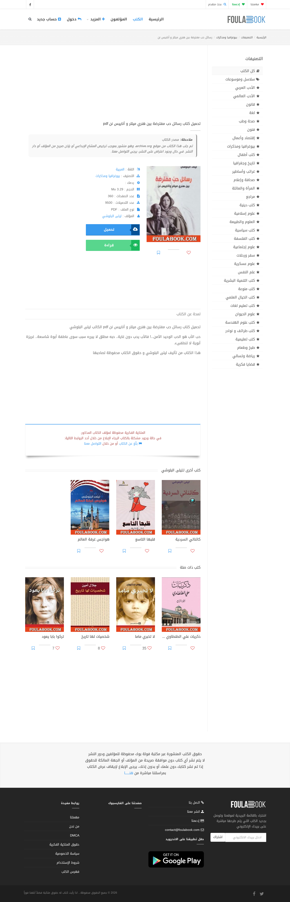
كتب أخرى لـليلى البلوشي (181, 470)
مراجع (250, 196)
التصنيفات (247, 37)
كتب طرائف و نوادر (240, 330)
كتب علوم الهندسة (240, 322)
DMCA (74, 835)
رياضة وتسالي (243, 355)
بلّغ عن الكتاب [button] (128, 444)
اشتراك (217, 837)
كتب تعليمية (245, 339)
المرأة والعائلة (243, 188)
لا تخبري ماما (145, 637)
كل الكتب (247, 70)
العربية (120, 169)
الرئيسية (156, 19)
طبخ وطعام (246, 347)
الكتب (138, 19)
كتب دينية (247, 205)
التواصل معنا (92, 444)
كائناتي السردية (188, 540)
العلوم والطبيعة (242, 221)
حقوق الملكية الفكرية (64, 844)
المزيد (95, 19)
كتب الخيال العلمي (240, 297)
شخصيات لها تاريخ (95, 637)
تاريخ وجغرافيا (244, 163)
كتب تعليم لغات (242, 305)
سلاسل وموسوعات (240, 79)
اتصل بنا (195, 803)
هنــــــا (128, 772)
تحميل (109, 229)
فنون (251, 129)
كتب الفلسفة (244, 238)
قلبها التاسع (145, 540)
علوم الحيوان (245, 314)
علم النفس (246, 272)
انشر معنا (194, 812)
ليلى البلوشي (111, 216)
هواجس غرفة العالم (93, 540)
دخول (72, 19)
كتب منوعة (246, 288)
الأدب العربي (245, 87)
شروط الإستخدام (68, 863)
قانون (250, 104)
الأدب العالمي (244, 95)
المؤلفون (119, 19)
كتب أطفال (246, 154)
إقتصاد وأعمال (243, 137)
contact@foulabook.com (182, 830)
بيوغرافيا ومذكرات (226, 37)
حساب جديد (47, 19)
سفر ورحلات (246, 255)
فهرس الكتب (70, 872)
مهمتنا (255, 4)
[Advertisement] (113, 88)
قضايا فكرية (245, 364)
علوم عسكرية (244, 263)
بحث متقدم (215, 4)
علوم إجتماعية (244, 246)
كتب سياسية (245, 230)
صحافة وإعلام (244, 179)
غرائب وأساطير (243, 171)
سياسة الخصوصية (67, 854)
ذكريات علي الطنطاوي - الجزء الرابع (181, 637)
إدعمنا (196, 821)
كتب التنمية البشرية (239, 280)
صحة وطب (247, 121)
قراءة (109, 245)
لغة (252, 112)
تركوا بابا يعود (53, 637)
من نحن (74, 826)
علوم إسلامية (244, 213)
